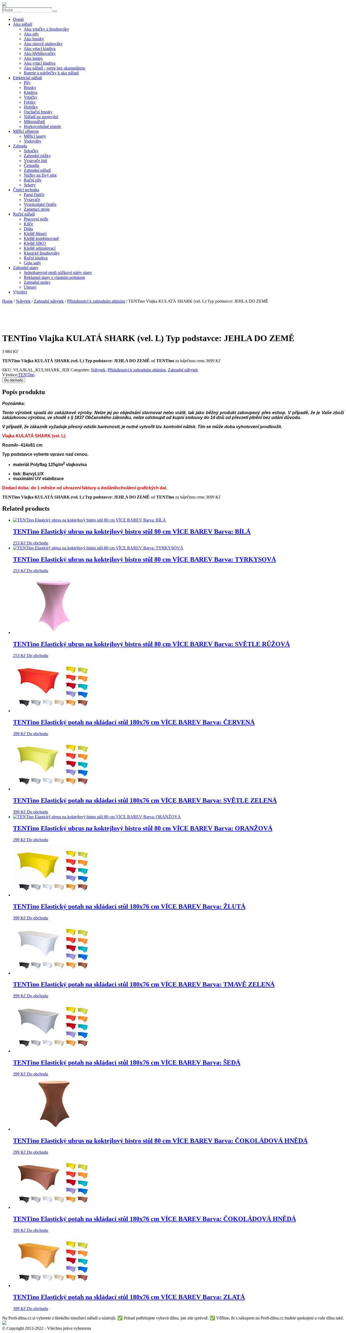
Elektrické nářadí (27, 77)
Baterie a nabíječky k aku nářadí (51, 73)
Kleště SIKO (35, 243)
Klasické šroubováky (42, 253)
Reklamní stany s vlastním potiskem (54, 277)
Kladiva (30, 92)
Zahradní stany (25, 267)
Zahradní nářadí (37, 170)
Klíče (28, 224)
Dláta (28, 228)
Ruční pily (33, 180)
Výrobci (20, 292)
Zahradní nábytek (49, 301)
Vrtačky (30, 97)
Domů (18, 19)
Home (7, 301)
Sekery (30, 185)
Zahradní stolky (37, 282)
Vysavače (32, 199)
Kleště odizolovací (39, 248)
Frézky (30, 102)
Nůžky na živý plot (40, 175)
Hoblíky (31, 107)
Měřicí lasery (35, 136)
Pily (27, 82)
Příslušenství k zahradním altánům (96, 301)
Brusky (30, 87)
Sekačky (31, 151)
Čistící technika (26, 189)
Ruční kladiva (36, 258)
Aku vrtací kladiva (39, 48)
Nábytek (23, 301)
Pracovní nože (36, 219)
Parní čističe (34, 194)
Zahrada (20, 146)
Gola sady (32, 262)
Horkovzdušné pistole (42, 126)
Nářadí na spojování (41, 116)
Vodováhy (32, 141)
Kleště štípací (35, 233)
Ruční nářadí (24, 214)
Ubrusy (30, 287)
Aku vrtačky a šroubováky (46, 29)
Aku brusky (34, 39)
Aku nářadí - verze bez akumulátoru (54, 68)
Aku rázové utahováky (43, 43)
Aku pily (31, 34)
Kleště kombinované (41, 238)
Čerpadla (31, 165)
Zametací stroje (37, 209)
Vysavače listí (35, 160)
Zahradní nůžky (37, 155)
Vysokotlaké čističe (40, 204)
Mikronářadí (34, 121)
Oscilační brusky (38, 112)
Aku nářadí (22, 24)
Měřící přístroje (26, 131)
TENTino (26, 374)
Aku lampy (33, 58)
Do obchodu (13, 380)
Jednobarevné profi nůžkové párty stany (58, 272)
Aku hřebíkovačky (40, 53)
